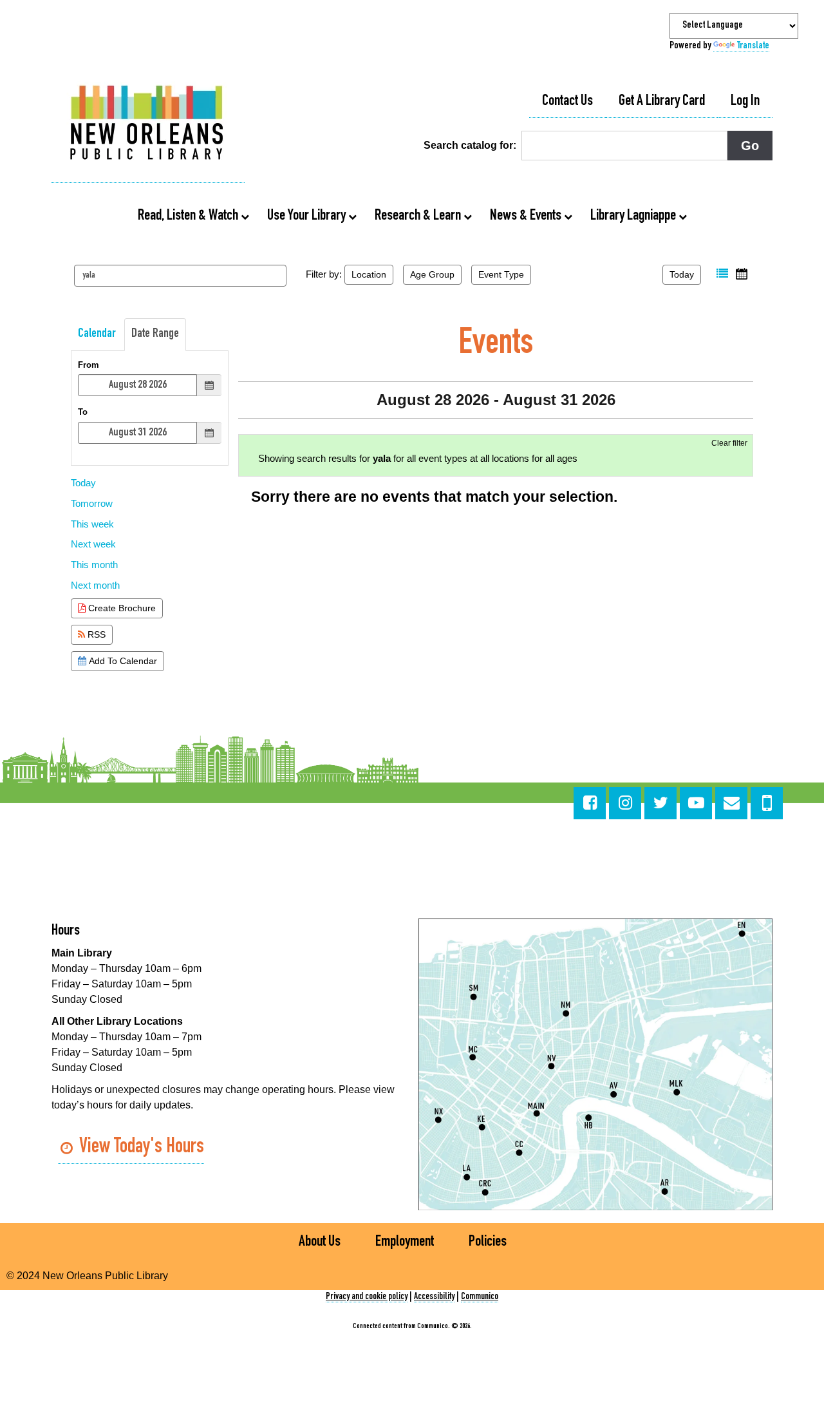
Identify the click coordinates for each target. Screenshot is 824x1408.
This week (92, 523)
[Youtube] (696, 803)
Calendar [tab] (97, 334)
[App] (767, 803)
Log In (745, 101)
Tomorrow (92, 503)
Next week (93, 543)
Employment (404, 1242)
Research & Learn (419, 216)
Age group (432, 274)
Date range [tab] (155, 334)
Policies (488, 1242)
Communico (479, 1297)
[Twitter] (660, 803)
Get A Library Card (662, 101)
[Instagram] (625, 803)
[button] (722, 274)
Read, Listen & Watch (189, 216)
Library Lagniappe (634, 216)
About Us (320, 1242)
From (88, 365)
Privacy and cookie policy (366, 1297)
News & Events (527, 216)
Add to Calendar (121, 661)
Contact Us (567, 101)
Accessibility (434, 1297)
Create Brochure (121, 608)
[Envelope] (731, 803)
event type (501, 274)
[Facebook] (590, 803)
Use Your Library (307, 216)
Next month (95, 585)
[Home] (148, 124)
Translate (753, 46)
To (83, 412)
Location (368, 274)
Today (682, 274)
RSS (95, 634)
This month (94, 564)
